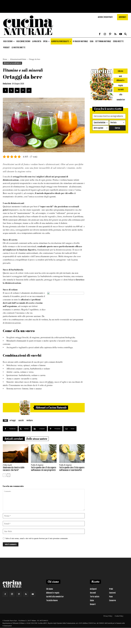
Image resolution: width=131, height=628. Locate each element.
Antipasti (93, 589)
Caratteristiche (99, 122)
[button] (125, 34)
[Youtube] (120, 34)
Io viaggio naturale (80, 41)
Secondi (93, 593)
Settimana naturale (103, 41)
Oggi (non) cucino (23, 41)
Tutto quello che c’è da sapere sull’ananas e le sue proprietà (43, 468)
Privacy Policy (107, 616)
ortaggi (13, 420)
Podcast (6, 47)
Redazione (7, 83)
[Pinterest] (110, 34)
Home (5, 59)
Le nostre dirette (18, 47)
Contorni (112, 593)
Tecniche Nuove (52, 600)
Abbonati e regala (52, 593)
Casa (91, 41)
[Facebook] (99, 34)
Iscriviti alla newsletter (55, 597)
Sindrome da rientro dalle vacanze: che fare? (13, 468)
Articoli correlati (13, 439)
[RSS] (115, 34)
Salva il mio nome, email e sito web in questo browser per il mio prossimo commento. (37, 538)
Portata (113, 122)
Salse (92, 600)
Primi (111, 589)
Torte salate (94, 597)
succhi (21, 420)
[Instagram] (104, 34)
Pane (111, 597)
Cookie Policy (119, 616)
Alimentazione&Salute (60, 41)
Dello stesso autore (36, 439)
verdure (29, 420)
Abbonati (122, 17)
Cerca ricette (118, 41)
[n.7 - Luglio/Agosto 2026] (24, 407)
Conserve (112, 600)
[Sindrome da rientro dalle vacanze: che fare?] (15, 453)
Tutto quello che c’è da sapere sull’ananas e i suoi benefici (71, 468)
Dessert (93, 604)
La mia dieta (36, 41)
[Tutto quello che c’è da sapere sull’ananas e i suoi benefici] (72, 453)
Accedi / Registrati (105, 17)
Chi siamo (49, 589)
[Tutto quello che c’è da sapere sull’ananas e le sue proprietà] (43, 453)
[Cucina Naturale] (28, 36)
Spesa (45, 41)
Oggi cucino (8, 41)
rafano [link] (50, 381)
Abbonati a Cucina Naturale (51, 408)
